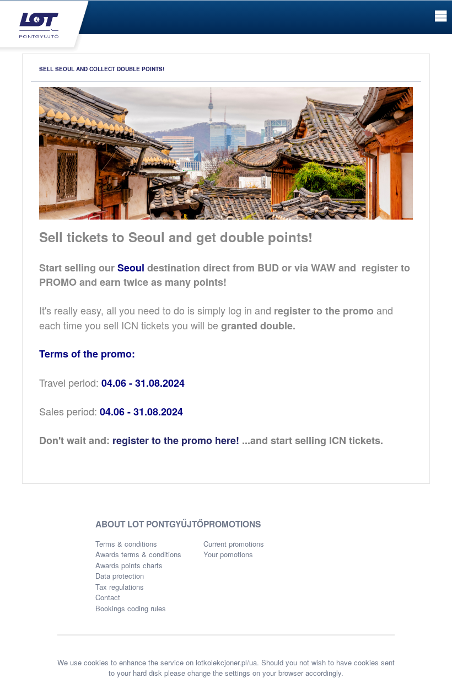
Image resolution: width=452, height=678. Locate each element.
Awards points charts (129, 565)
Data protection (119, 575)
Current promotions (233, 543)
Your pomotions (228, 554)
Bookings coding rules (130, 608)
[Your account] (46, 25)
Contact (107, 597)
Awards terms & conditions (138, 554)
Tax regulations (119, 586)
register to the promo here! (175, 440)
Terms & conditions (126, 543)
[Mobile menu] (440, 16)
